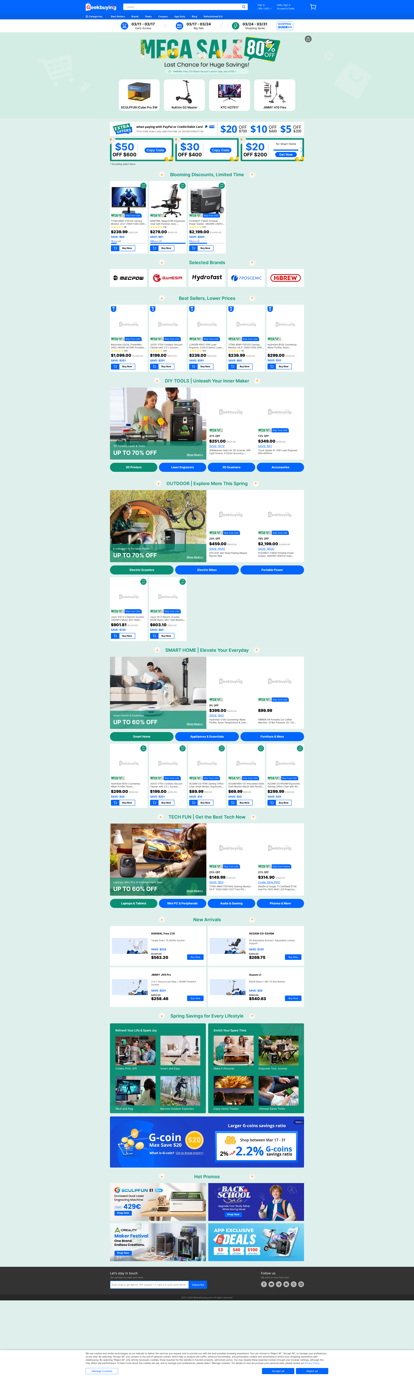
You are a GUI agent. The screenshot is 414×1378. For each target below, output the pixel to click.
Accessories (280, 467)
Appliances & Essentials (207, 736)
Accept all (278, 1371)
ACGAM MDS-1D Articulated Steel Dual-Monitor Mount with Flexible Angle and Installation (246, 786)
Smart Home (141, 736)
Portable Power (272, 570)
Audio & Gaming (231, 903)
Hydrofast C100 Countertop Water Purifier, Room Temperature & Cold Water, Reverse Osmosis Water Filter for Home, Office (230, 724)
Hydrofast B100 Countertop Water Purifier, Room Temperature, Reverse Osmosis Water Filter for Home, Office (283, 349)
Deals (148, 16)
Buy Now (127, 248)
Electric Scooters (142, 570)
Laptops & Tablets (133, 903)
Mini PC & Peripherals (182, 903)
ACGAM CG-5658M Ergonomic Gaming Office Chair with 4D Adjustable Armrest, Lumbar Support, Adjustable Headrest (283, 788)
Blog (194, 16)
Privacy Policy (312, 1363)
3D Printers (134, 467)
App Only (179, 16)
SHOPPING (285, 25)
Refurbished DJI (213, 16)
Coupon (163, 16)
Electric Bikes (207, 570)
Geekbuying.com (203, 1297)
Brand (135, 16)
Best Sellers (118, 16)
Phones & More (280, 903)
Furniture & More (272, 736)
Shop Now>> (195, 454)
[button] (301, 149)
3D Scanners (231, 467)
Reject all (312, 1371)
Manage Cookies (102, 1371)
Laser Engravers (182, 467)
